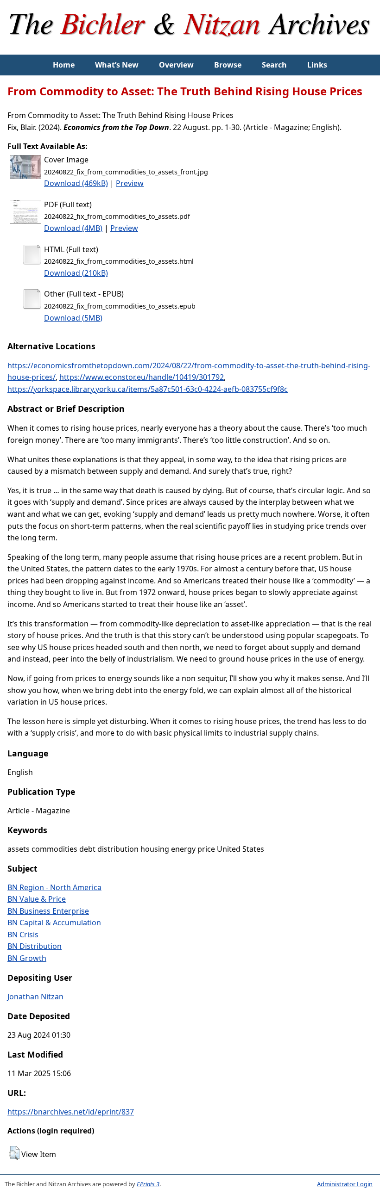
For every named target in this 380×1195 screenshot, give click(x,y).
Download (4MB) (73, 228)
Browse (227, 65)
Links (317, 65)
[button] (14, 1153)
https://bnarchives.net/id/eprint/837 (70, 1112)
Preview (130, 183)
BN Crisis (22, 934)
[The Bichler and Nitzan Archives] (190, 48)
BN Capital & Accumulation (54, 922)
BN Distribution (34, 946)
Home (64, 65)
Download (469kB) (76, 183)
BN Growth (26, 958)
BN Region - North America (54, 887)
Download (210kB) (76, 273)
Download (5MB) (73, 318)
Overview (176, 65)
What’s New (117, 65)
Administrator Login (345, 1184)
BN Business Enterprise (48, 911)
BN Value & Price (36, 899)
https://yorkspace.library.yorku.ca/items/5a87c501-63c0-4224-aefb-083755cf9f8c (147, 389)
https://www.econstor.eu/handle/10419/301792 (141, 377)
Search (274, 65)
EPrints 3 (148, 1184)
